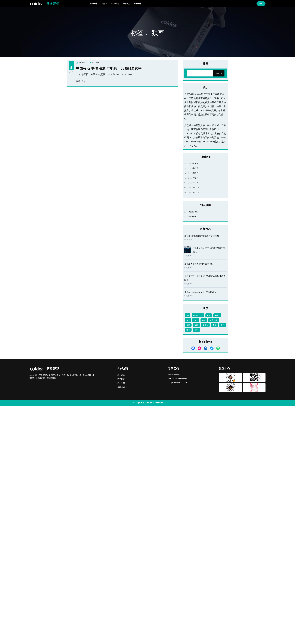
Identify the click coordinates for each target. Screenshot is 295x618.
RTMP (217, 315)
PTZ (208, 315)
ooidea (95, 62)
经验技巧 (82, 62)
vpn (203, 320)
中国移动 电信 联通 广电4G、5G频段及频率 (109, 68)
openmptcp (197, 315)
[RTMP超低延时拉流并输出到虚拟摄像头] (187, 249)
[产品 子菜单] (106, 3)
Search (219, 73)
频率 (196, 330)
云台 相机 (213, 320)
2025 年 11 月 (194, 192)
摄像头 (205, 325)
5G (187, 315)
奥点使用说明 (193, 211)
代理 (188, 325)
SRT (187, 320)
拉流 (196, 325)
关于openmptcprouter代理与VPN (200, 292)
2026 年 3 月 (193, 173)
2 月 (71, 72)
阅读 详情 (80, 81)
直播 (214, 325)
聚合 (222, 325)
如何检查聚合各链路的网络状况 (198, 264)
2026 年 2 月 (193, 178)
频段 (188, 330)
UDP (196, 320)
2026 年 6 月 (193, 163)
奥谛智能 (52, 3)
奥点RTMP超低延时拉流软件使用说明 (201, 236)
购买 (261, 3)
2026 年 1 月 (193, 183)
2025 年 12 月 (194, 187)
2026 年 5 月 (193, 168)
